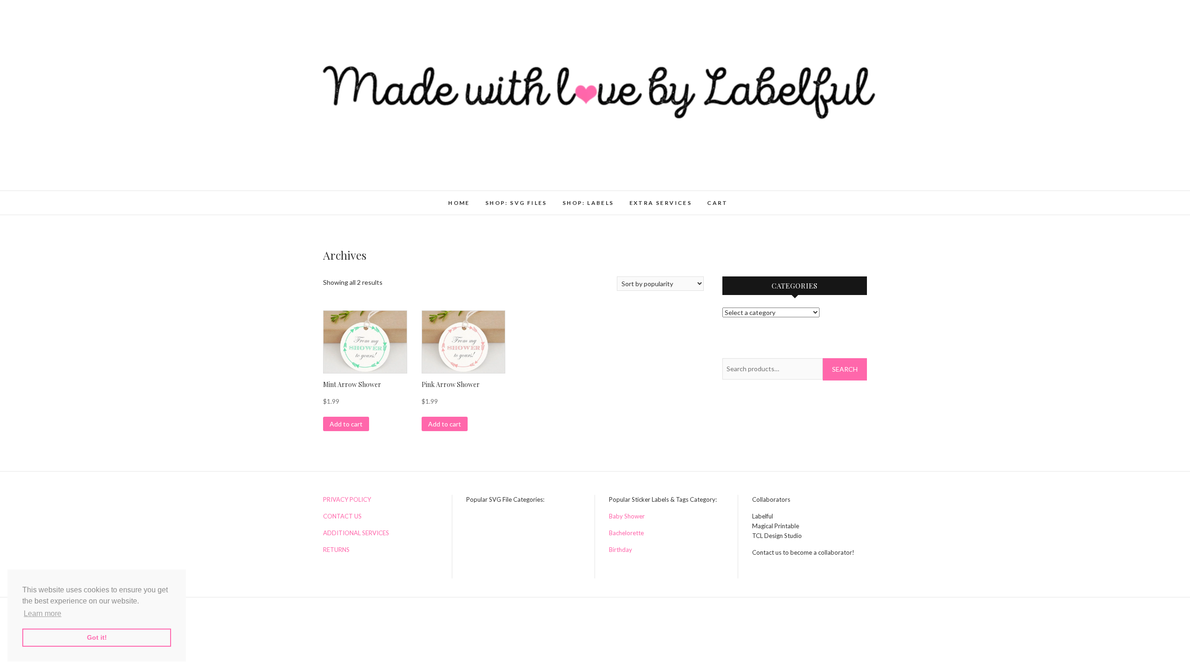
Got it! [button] (97, 637)
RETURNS (336, 549)
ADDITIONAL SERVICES (356, 533)
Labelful (343, 197)
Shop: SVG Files (516, 202)
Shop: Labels (588, 202)
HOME (459, 202)
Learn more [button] (42, 613)
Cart (717, 202)
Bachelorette (626, 533)
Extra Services (660, 202)
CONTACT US (342, 516)
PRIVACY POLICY (347, 499)
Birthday (620, 549)
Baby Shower (627, 516)
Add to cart (346, 424)
